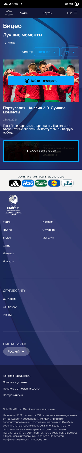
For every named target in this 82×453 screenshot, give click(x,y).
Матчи (7, 221)
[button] (71, 13)
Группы (7, 229)
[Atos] (28, 183)
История (48, 221)
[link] (24, 13)
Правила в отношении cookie (21, 388)
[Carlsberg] (41, 183)
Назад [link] (11, 42)
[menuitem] (28, 13)
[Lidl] (54, 183)
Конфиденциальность (16, 376)
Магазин (48, 237)
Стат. (6, 245)
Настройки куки (13, 395)
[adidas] (15, 183)
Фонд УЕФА (10, 306)
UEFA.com (9, 298)
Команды (8, 253)
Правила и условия (15, 382)
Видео (7, 237)
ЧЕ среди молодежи (8, 12)
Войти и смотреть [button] (44, 81)
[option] (41, 151)
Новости (8, 261)
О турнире (49, 229)
